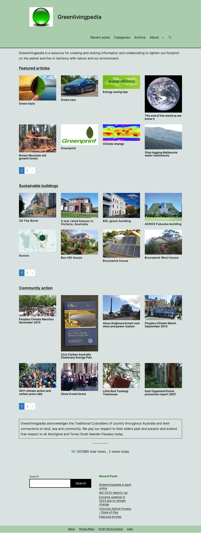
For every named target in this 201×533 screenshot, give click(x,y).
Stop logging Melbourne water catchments (161, 154)
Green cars (68, 99)
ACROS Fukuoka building (163, 224)
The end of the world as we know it (163, 117)
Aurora (24, 255)
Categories (122, 37)
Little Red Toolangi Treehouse (115, 392)
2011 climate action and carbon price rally (35, 392)
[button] (170, 38)
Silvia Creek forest (73, 394)
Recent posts (100, 37)
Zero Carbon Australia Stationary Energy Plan (76, 356)
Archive (140, 37)
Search (34, 476)
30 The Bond (28, 220)
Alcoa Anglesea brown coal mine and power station (121, 325)
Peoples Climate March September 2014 (160, 325)
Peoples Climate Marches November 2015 (36, 321)
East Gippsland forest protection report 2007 (160, 392)
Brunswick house (115, 260)
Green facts (27, 103)
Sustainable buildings (38, 185)
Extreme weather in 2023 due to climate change (112, 500)
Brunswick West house (162, 257)
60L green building (117, 221)
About (154, 37)
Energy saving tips (115, 92)
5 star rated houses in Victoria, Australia (77, 222)
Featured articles (34, 68)
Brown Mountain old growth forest (32, 157)
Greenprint (68, 148)
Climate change (113, 143)
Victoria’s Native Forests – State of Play (115, 510)
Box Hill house (71, 257)
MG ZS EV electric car (113, 492)
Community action (36, 288)
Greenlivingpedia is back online (115, 486)
